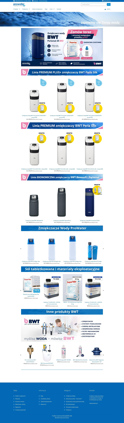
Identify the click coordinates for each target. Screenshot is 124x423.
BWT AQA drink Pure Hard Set (78, 360)
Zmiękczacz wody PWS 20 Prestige (93, 261)
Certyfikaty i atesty (45, 398)
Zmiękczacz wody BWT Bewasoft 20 (62, 220)
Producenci (25, 9)
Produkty (15, 9)
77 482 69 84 (17, 1)
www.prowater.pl (93, 403)
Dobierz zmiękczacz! (37, 9)
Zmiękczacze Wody (70, 396)
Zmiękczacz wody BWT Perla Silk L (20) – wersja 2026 (62, 169)
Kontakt (59, 9)
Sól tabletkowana (70, 404)
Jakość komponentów (46, 401)
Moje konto (43, 404)
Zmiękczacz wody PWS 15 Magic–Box (31, 261)
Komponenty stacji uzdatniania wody (75, 401)
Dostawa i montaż (19, 401)
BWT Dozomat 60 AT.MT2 (45, 363)
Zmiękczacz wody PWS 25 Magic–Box (72, 261)
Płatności (17, 398)
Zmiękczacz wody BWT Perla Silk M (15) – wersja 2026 (34, 169)
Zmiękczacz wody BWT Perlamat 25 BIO (90, 220)
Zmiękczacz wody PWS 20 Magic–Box (52, 261)
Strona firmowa (43, 1)
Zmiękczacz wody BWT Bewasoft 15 (34, 220)
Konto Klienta (107, 1)
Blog (46, 9)
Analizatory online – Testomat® (74, 398)
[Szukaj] (109, 4)
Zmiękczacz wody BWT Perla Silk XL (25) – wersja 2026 (90, 169)
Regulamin (18, 407)
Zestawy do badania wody (72, 407)
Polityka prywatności (20, 410)
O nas (51, 9)
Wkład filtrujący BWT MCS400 (62, 360)
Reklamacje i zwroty (20, 404)
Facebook (35, 1)
